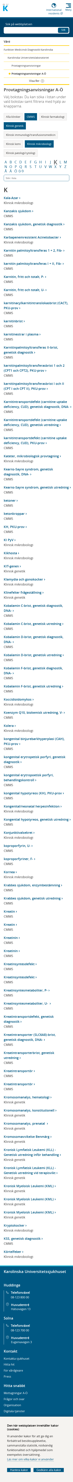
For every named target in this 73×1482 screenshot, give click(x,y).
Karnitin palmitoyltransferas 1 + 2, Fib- (33, 250)
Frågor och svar (14, 1399)
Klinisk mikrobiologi (39, 144)
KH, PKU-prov (14, 527)
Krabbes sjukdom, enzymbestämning (32, 885)
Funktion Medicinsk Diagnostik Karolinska (28, 49)
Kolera (9, 726)
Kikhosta (10, 553)
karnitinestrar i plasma (21, 334)
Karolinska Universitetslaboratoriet (28, 57)
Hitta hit (9, 1364)
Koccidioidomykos (18, 699)
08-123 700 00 (20, 1330)
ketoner (10, 500)
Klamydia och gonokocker (23, 579)
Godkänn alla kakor (48, 1470)
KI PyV (8, 540)
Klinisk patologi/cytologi (20, 153)
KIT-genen (11, 566)
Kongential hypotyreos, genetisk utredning (36, 819)
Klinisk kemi (13, 144)
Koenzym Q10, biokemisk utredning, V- (33, 712)
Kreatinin (11, 938)
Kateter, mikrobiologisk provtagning (31, 456)
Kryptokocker (14, 1225)
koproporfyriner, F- (18, 859)
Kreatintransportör (18, 1071)
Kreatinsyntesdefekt (19, 964)
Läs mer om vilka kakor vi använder (30, 1459)
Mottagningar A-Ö (15, 1393)
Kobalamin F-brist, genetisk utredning (32, 686)
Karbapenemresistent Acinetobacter (31, 237)
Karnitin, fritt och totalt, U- (24, 290)
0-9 (21, 171)
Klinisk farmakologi (52, 116)
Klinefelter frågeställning (22, 592)
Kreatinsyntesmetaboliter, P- (25, 990)
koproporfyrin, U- (17, 846)
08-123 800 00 (20, 1297)
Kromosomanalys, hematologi (26, 1097)
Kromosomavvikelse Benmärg (26, 1136)
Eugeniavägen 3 (21, 1342)
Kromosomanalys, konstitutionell (29, 1110)
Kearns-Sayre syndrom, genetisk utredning (36, 487)
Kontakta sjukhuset (16, 1359)
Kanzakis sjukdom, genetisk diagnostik (33, 224)
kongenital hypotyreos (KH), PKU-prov (33, 793)
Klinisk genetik (15, 126)
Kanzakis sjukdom (17, 211)
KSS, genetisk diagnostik (22, 1238)
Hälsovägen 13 (20, 1309)
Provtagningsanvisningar (26, 65)
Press (7, 1376)
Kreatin (9, 911)
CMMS (31, 116)
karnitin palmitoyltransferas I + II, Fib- (33, 263)
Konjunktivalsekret (18, 832)
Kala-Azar (11, 198)
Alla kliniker (13, 116)
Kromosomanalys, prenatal (25, 1123)
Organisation (12, 1405)
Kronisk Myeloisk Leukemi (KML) (29, 1186)
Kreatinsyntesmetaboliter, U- (26, 1003)
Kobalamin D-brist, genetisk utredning (33, 655)
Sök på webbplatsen (18, 24)
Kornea (9, 872)
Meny (68, 9)
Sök (63, 29)
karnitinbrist (13, 321)
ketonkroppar (14, 513)
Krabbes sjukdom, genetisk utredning (32, 898)
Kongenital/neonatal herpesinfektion (32, 806)
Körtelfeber (12, 1252)
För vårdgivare (13, 1370)
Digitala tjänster (14, 1411)
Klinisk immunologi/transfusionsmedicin (30, 135)
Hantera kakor (19, 1470)
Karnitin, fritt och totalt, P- (24, 277)
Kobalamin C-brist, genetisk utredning (32, 624)
